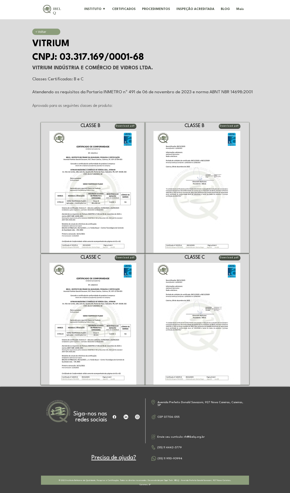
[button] (95, 9)
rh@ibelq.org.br (194, 436)
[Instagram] (137, 417)
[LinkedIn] (126, 417)
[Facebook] (114, 417)
